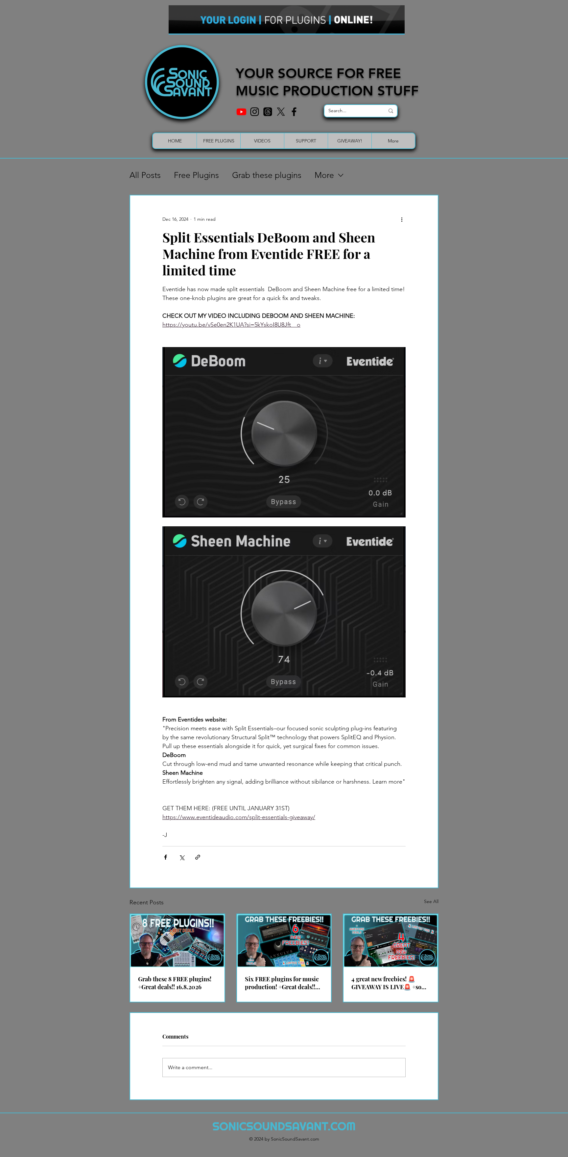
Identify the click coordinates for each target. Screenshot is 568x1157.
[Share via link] (198, 857)
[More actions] (402, 219)
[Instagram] (254, 111)
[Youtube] (241, 111)
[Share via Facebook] (165, 857)
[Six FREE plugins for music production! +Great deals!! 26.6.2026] (284, 940)
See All (431, 901)
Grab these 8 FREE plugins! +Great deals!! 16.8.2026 (174, 983)
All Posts (145, 175)
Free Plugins (196, 175)
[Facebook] (294, 111)
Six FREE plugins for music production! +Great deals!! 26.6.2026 (282, 983)
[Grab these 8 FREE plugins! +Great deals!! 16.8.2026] (177, 940)
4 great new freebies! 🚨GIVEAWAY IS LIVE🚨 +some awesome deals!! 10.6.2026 (390, 983)
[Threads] (267, 111)
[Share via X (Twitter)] (181, 857)
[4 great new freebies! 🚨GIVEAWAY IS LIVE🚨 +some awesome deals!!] (390, 940)
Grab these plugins (266, 175)
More (324, 175)
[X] (281, 111)
